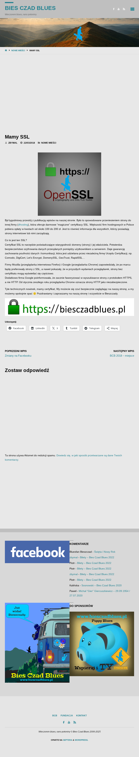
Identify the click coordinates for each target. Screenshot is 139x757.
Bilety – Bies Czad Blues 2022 (97, 557)
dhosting (23, 224)
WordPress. (81, 740)
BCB (54, 715)
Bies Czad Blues (30, 8)
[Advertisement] (69, 93)
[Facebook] (113, 9)
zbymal (74, 557)
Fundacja (67, 715)
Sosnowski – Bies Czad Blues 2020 (101, 585)
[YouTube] (118, 9)
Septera (67, 740)
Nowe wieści (18, 50)
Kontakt (81, 715)
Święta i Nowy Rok (104, 551)
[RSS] (124, 9)
